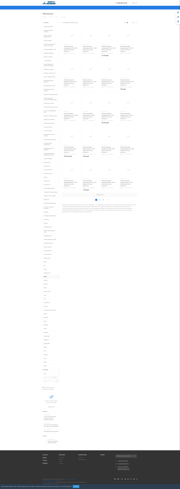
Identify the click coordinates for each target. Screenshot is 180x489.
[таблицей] (137, 22)
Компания (62, 454)
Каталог (45, 454)
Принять (76, 486)
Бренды (45, 463)
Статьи (45, 436)
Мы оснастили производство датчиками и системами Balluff (51, 425)
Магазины (80, 457)
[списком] (135, 22)
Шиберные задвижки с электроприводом (53, 442)
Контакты (61, 463)
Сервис (102, 454)
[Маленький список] (125, 22)
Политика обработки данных (49, 482)
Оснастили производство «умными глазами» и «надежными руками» (50, 418)
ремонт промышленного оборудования (52, 480)
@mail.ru (126, 463)
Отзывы (61, 461)
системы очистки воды (70, 479)
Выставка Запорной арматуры (51, 431)
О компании (61, 457)
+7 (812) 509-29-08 (121, 3)
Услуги (45, 460)
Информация (82, 454)
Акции (44, 457)
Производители (82, 459)
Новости (45, 411)
